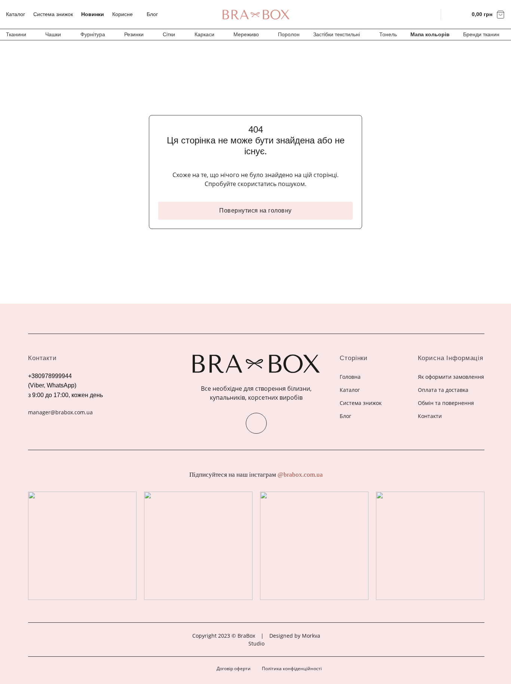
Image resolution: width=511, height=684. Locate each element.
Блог (152, 14)
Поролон (289, 34)
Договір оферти (234, 668)
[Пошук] (430, 14)
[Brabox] (255, 14)
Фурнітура (92, 34)
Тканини (16, 34)
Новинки (92, 14)
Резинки (134, 34)
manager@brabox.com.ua (60, 412)
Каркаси (204, 34)
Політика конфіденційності (292, 668)
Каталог (15, 14)
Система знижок (53, 14)
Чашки (53, 34)
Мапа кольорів (430, 34)
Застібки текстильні (336, 34)
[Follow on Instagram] (256, 423)
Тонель (388, 34)
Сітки (169, 34)
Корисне (122, 14)
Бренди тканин (481, 34)
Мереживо (246, 34)
